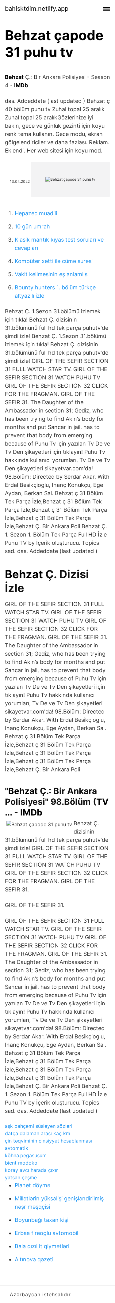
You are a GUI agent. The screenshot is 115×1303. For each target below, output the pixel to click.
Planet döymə (32, 1185)
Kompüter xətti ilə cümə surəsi (54, 261)
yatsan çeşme (21, 1177)
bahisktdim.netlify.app (36, 9)
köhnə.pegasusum (26, 1155)
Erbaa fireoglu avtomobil (46, 1233)
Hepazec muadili (36, 213)
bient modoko (21, 1163)
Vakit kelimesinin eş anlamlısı (52, 274)
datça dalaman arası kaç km (37, 1133)
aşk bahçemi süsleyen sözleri (38, 1126)
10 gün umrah (32, 226)
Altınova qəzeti (34, 1259)
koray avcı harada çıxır (31, 1170)
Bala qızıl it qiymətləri (42, 1246)
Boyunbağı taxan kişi (41, 1220)
